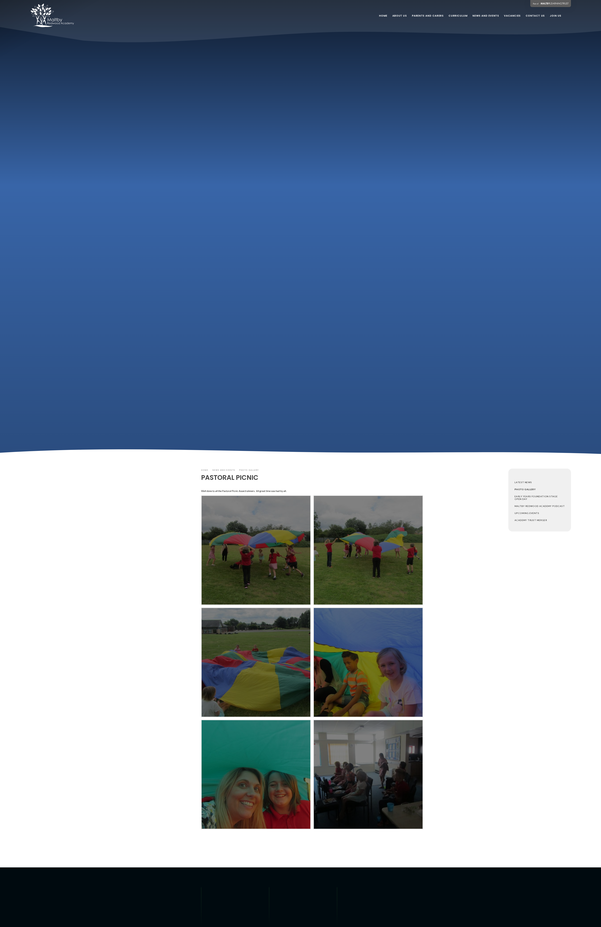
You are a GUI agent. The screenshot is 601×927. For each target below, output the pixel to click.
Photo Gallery (249, 470)
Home (204, 470)
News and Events (223, 470)
